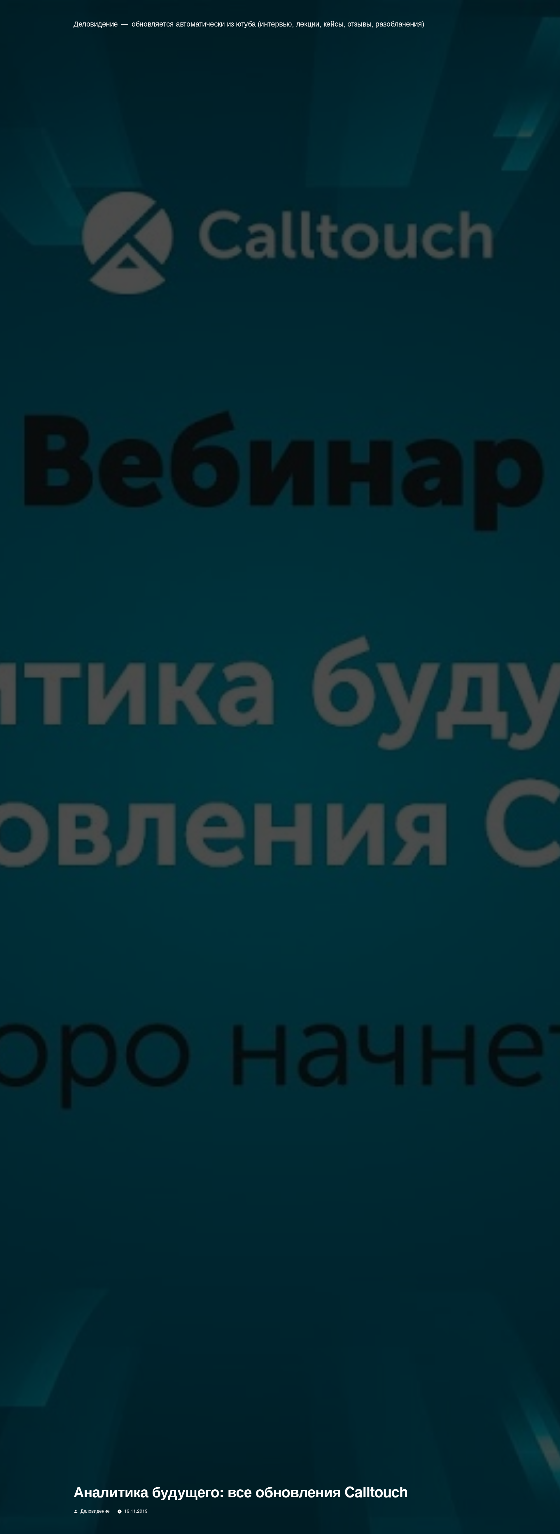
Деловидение (96, 23)
